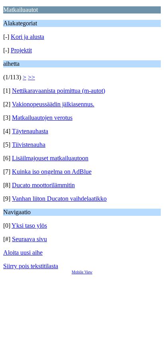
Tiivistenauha (28, 144)
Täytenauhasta (30, 131)
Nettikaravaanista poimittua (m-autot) (58, 90)
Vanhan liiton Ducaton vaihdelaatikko (59, 198)
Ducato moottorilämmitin (43, 185)
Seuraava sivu (29, 239)
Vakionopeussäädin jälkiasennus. (53, 104)
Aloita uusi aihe (23, 252)
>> (31, 77)
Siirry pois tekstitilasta (30, 266)
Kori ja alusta (27, 36)
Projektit (21, 50)
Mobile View (82, 272)
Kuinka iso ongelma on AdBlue (52, 171)
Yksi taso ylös (29, 225)
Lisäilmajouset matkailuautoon (50, 158)
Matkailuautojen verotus (42, 117)
